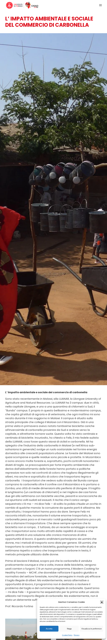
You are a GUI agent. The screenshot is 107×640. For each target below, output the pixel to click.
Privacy (76, 635)
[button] (101, 602)
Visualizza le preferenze (91, 629)
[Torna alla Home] (22, 5)
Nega (69, 629)
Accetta (49, 629)
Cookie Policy (67, 635)
